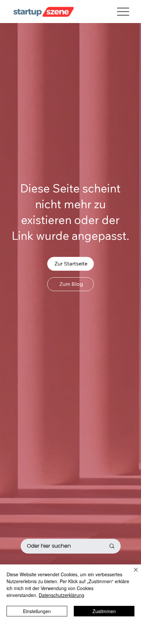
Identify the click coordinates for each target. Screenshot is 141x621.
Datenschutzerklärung (61, 595)
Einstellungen (37, 611)
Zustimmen (104, 611)
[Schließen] (132, 574)
